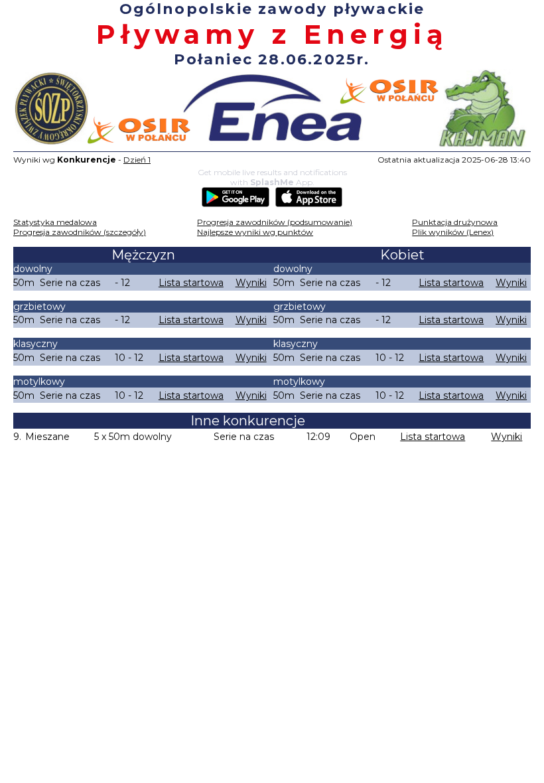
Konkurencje (86, 160)
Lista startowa (191, 283)
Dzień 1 (137, 160)
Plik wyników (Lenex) (453, 232)
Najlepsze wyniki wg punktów (255, 232)
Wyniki (251, 283)
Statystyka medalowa (55, 222)
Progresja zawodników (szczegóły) (79, 232)
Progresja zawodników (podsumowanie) (274, 222)
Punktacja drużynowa (455, 222)
